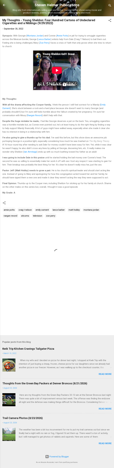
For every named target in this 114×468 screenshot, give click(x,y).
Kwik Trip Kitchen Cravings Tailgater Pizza (28, 348)
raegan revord (10, 215)
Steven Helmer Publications (57, 5)
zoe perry (50, 215)
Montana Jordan (35, 35)
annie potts (9, 210)
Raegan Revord (34, 115)
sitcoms (25, 215)
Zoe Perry (44, 42)
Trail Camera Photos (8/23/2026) (22, 418)
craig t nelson (25, 210)
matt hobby (74, 210)
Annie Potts (62, 35)
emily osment (42, 210)
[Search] (110, 6)
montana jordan (91, 210)
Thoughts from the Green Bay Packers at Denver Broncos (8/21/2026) (44, 383)
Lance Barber (44, 39)
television (37, 215)
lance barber (59, 210)
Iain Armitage (30, 151)
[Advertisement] (57, 309)
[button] (110, 21)
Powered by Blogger (59, 456)
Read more (105, 374)
